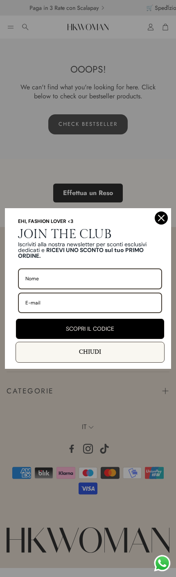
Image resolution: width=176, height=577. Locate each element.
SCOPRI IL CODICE (90, 328)
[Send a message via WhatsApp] (162, 563)
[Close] (161, 218)
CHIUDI (90, 352)
